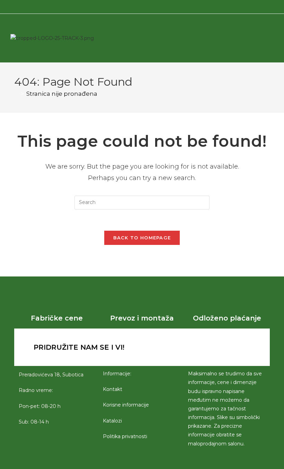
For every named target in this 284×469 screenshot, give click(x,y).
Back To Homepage (142, 237)
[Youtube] (224, 347)
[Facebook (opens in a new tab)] (134, 6)
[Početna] (16, 93)
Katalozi (112, 421)
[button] (241, 38)
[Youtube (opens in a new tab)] (149, 6)
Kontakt (112, 389)
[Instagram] (205, 347)
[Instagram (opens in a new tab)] (141, 6)
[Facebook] (186, 347)
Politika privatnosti (125, 436)
